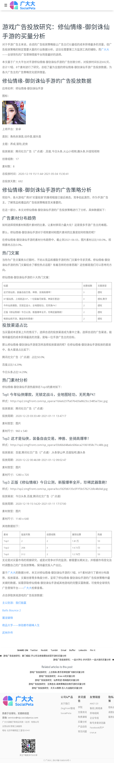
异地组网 (94, 713)
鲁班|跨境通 (96, 708)
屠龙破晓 (7, 618)
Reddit (44, 650)
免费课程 (82, 716)
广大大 (105, 49)
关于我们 (65, 703)
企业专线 (94, 717)
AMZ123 (94, 703)
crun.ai (93, 732)
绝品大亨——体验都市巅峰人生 (21, 625)
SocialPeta (66, 713)
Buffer (72, 650)
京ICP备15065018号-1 (62, 760)
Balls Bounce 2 (11, 610)
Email (63, 650)
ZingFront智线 (68, 708)
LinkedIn (83, 650)
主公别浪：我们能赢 (14, 603)
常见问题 (82, 731)
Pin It (92, 650)
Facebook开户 (97, 727)
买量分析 (82, 721)
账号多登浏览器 (97, 722)
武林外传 (7, 632)
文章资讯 (82, 712)
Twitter (34, 650)
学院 (80, 707)
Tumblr (54, 650)
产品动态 (82, 726)
